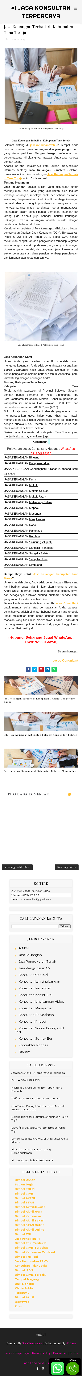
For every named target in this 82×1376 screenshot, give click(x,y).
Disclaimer (60, 1353)
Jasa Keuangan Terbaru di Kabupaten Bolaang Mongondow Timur (39, 700)
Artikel (24, 948)
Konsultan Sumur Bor (35, 1038)
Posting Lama (66, 867)
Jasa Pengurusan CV (34, 968)
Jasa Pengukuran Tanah (37, 961)
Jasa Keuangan (18, 39)
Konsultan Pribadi (32, 1021)
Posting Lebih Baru (17, 867)
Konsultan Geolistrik (34, 975)
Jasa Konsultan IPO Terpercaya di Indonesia (38, 1072)
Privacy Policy (41, 1353)
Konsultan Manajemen (36, 1008)
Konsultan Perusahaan (36, 1015)
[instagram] (43, 1368)
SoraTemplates (32, 1343)
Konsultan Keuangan (35, 988)
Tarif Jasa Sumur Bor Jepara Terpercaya (35, 1098)
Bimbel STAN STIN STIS (25, 1080)
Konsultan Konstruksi (35, 995)
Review (24, 1052)
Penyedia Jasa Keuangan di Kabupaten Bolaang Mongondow (40, 770)
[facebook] (37, 1368)
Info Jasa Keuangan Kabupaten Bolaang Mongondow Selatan (40, 734)
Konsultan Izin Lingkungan (39, 981)
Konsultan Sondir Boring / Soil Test (39, 1030)
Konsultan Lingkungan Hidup (41, 1001)
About (41, 1335)
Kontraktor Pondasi (33, 1045)
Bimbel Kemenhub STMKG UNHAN (32, 1160)
